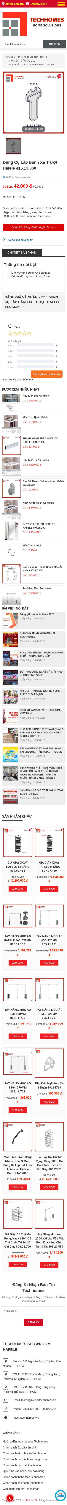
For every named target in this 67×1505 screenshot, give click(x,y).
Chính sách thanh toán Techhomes (24, 1477)
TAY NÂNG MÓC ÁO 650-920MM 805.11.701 (49, 1014)
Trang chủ (10, 57)
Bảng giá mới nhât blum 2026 (37, 614)
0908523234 (38, 4)
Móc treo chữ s (32, 545)
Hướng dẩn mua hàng (20, 239)
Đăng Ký (33, 1322)
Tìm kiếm (54, 44)
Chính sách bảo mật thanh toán (22, 1465)
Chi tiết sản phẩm (21, 252)
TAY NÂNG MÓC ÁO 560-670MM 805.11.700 (17, 1014)
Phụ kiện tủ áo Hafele (36, 460)
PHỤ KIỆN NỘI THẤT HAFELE (33, 57)
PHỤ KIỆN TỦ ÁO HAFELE (21, 61)
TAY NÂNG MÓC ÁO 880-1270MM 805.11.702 (17, 1087)
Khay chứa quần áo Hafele (38, 502)
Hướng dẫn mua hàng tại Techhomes (25, 1441)
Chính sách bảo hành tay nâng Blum (25, 1459)
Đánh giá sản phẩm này (47, 374)
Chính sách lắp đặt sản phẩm (20, 1447)
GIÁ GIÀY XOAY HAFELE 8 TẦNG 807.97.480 (49, 866)
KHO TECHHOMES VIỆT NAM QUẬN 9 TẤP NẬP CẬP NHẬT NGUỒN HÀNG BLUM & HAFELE (41, 733)
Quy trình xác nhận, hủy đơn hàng (23, 1471)
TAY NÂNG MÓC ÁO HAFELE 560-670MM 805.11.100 (17, 940)
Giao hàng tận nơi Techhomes (21, 1488)
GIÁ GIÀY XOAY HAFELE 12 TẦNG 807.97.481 (17, 866)
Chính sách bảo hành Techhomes (23, 1482)
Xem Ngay (17, 889)
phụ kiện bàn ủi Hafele (36, 395)
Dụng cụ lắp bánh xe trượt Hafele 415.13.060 (31, 64)
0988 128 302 (14, 4)
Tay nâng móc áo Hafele (37, 588)
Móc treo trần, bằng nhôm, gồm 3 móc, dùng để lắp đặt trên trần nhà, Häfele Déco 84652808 (17, 1165)
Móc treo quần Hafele (35, 417)
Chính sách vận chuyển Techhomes (25, 1453)
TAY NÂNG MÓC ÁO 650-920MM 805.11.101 (49, 940)
